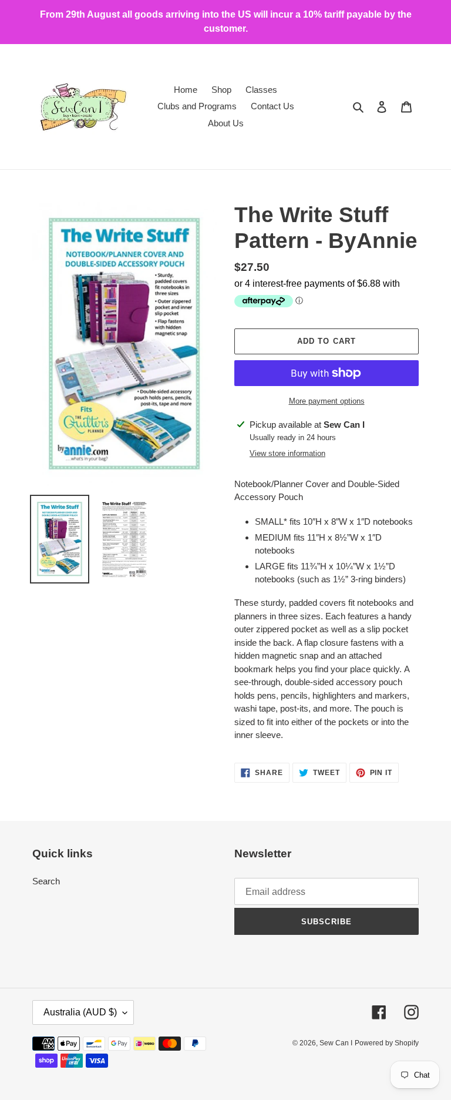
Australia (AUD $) (80, 1012)
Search (46, 881)
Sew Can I (335, 1043)
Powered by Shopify (387, 1043)
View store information (287, 453)
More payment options (327, 401)
